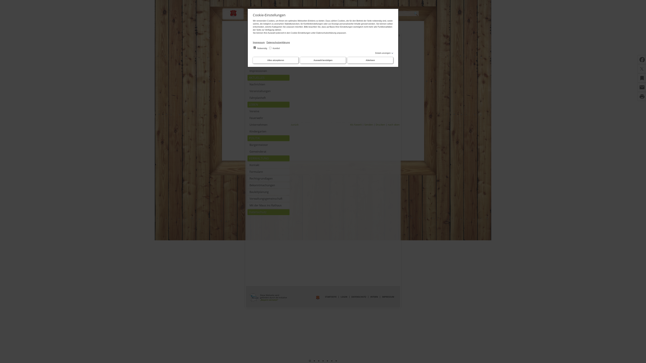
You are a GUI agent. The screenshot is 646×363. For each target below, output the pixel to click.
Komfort (276, 48)
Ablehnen (370, 60)
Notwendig (262, 48)
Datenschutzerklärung (278, 42)
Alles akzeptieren (275, 60)
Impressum (259, 42)
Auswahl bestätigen (323, 60)
